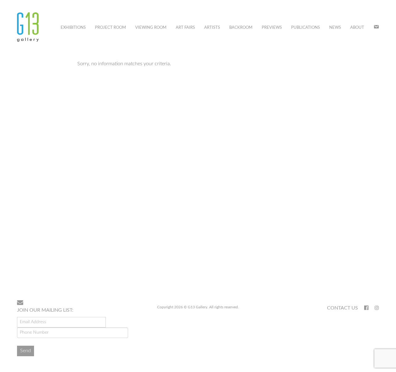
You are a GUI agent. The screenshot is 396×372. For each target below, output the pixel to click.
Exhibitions (73, 28)
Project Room (110, 28)
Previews (272, 28)
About (357, 28)
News (335, 28)
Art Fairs (185, 28)
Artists (212, 28)
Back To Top (363, 275)
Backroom (240, 28)
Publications (305, 28)
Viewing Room (150, 28)
